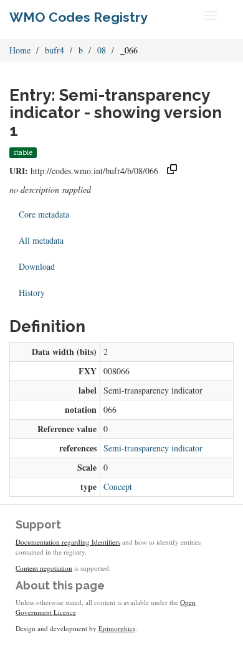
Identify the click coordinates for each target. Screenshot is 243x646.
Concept (117, 486)
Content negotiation (44, 568)
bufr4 (54, 50)
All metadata (41, 240)
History (32, 292)
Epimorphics (116, 628)
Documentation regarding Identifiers (68, 542)
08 (101, 50)
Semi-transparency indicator (152, 448)
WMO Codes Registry (78, 17)
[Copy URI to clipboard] (172, 171)
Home (20, 50)
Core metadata (44, 214)
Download (37, 266)
